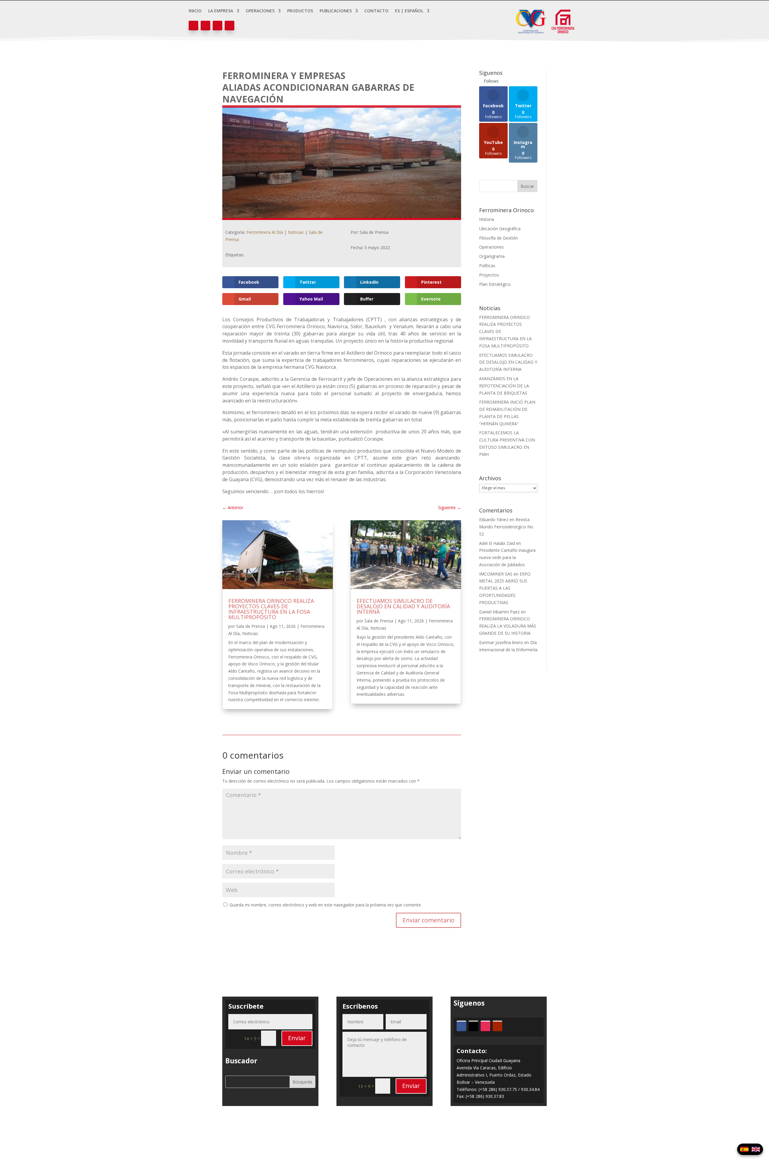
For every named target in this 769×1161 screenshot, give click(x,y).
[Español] (744, 1149)
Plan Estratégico (495, 284)
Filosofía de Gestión (498, 238)
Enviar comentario (428, 920)
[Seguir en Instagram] (217, 25)
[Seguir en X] (205, 25)
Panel (384, 1133)
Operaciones (260, 11)
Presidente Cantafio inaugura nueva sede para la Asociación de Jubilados (507, 557)
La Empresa (220, 11)
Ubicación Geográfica (500, 228)
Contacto (376, 11)
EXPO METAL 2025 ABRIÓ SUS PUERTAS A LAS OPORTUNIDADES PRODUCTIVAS (504, 588)
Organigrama (492, 256)
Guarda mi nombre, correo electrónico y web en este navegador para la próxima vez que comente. (325, 905)
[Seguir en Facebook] (193, 25)
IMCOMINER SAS (495, 574)
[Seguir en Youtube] (229, 25)
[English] (756, 1149)
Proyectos (489, 275)
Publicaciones (336, 11)
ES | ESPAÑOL (409, 11)
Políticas (487, 265)
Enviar (297, 1038)
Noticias (296, 232)
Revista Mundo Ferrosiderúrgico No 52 (506, 527)
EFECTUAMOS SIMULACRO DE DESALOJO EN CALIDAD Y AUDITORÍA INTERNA (403, 606)
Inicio (195, 11)
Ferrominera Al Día (264, 232)
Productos (300, 11)
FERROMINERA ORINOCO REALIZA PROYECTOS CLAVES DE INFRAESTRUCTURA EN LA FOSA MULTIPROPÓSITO (271, 609)
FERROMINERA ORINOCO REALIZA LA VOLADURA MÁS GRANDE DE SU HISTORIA (507, 626)
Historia (486, 219)
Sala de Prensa (250, 626)
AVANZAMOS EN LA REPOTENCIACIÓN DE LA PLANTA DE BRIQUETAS (504, 386)
